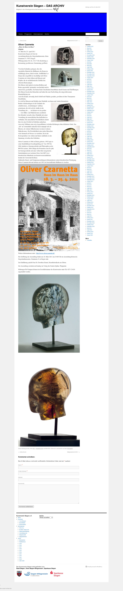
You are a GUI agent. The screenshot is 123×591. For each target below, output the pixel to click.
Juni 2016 (89, 133)
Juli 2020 (89, 62)
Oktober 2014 (90, 162)
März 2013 (89, 190)
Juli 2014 (89, 167)
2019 (20, 543)
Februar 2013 (90, 191)
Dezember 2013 (90, 176)
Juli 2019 (89, 79)
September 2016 (90, 127)
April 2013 (89, 188)
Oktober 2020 (90, 56)
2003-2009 (21, 560)
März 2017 (89, 119)
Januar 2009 (90, 235)
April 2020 (89, 67)
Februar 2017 (90, 121)
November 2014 (90, 160)
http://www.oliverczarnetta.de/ (45, 253)
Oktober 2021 (90, 46)
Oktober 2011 (90, 207)
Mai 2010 (89, 228)
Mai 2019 (89, 82)
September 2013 (90, 179)
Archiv (47, 34)
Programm (28, 34)
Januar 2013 (90, 193)
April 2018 (89, 100)
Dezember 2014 (90, 159)
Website (20, 477)
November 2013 (90, 178)
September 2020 (90, 58)
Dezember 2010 (90, 221)
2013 (20, 554)
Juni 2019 (89, 81)
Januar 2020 (90, 70)
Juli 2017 (89, 114)
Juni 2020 (89, 63)
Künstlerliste (22, 540)
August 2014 (90, 166)
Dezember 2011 (90, 205)
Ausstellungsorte (23, 533)
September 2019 (90, 76)
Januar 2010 (90, 233)
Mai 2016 (89, 134)
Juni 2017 (89, 115)
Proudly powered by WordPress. (94, 566)
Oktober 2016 (90, 126)
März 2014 (89, 172)
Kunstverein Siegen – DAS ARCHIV (40, 6)
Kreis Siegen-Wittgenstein (34, 568)
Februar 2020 (90, 69)
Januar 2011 (90, 219)
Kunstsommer (22, 524)
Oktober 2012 (90, 197)
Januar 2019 (90, 89)
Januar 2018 (90, 105)
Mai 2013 (89, 186)
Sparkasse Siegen (50, 568)
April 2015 (89, 152)
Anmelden (89, 240)
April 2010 (89, 230)
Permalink (70, 448)
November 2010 (90, 223)
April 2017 (89, 117)
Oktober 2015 (90, 145)
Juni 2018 (89, 96)
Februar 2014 (90, 174)
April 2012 (89, 200)
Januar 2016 (90, 141)
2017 (20, 547)
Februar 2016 (90, 140)
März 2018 (89, 101)
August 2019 (90, 77)
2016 (20, 548)
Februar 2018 (90, 103)
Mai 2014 (89, 169)
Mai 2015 (89, 150)
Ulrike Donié (22, 40)
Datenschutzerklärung (24, 531)
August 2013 (90, 181)
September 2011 (90, 209)
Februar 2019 (90, 88)
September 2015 (90, 146)
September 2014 (90, 164)
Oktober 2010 (90, 224)
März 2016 (89, 138)
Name (19, 465)
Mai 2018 (89, 98)
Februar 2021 (90, 51)
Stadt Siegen (20, 568)
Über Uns (21, 528)
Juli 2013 (89, 183)
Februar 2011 (90, 217)
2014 (20, 552)
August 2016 (90, 129)
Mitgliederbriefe (23, 536)
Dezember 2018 (90, 91)
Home (20, 34)
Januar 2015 (90, 157)
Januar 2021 (90, 53)
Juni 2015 (89, 148)
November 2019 (90, 74)
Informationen (38, 34)
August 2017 (90, 112)
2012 (20, 555)
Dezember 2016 (90, 124)
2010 (20, 559)
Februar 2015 (90, 155)
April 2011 (89, 216)
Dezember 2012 (90, 195)
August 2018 (90, 95)
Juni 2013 (89, 185)
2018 (20, 545)
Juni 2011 (89, 212)
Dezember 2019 (90, 72)
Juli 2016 (89, 131)
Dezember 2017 (90, 107)
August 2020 (90, 60)
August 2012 (90, 198)
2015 (20, 550)
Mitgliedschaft (22, 535)
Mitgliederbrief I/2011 (73, 40)
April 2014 (89, 171)
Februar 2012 (90, 202)
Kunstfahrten (22, 522)
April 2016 (89, 136)
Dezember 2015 (90, 143)
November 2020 (90, 55)
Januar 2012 (90, 204)
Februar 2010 (90, 231)
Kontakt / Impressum (24, 529)
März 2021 (89, 50)
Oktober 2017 (90, 108)
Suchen (87, 37)
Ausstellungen (39, 448)
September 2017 (90, 110)
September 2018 (90, 93)
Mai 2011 (89, 214)
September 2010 (90, 226)
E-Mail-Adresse (22, 471)
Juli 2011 (89, 211)
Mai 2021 (89, 48)
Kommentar (21, 483)
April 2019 (89, 84)
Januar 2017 (90, 122)
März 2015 (89, 153)
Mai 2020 (89, 65)
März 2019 (89, 86)
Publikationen (22, 541)
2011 (34, 448)
